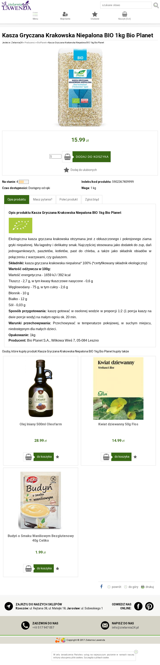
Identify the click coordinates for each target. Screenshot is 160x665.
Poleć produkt (69, 199)
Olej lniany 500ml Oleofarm (41, 424)
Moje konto (65, 19)
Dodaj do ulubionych (84, 170)
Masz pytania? (42, 199)
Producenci (30, 42)
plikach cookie (102, 657)
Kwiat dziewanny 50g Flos (118, 424)
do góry (133, 587)
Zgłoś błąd (92, 199)
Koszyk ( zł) (124, 19)
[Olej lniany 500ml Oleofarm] (40, 388)
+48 (43, 627)
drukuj (150, 587)
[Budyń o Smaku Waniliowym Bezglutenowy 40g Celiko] (40, 500)
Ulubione (95, 19)
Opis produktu (17, 199)
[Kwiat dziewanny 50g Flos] (118, 388)
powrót (116, 587)
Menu (35, 19)
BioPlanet (41, 42)
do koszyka (44, 456)
